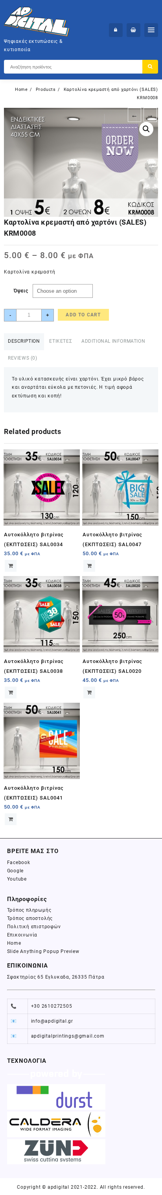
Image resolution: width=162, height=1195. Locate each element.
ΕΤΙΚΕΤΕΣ (60, 341)
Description (24, 341)
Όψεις (21, 291)
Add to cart (83, 315)
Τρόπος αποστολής (30, 918)
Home (14, 943)
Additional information (113, 341)
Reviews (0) (22, 358)
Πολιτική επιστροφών (34, 926)
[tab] (24, 341)
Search (150, 67)
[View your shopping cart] (133, 30)
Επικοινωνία (22, 935)
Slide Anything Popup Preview (43, 951)
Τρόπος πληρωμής (29, 910)
